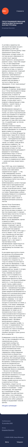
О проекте (20, 11)
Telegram (20, 442)
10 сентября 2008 (7, 423)
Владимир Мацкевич (8, 28)
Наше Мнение (5, 11)
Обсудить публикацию (9, 405)
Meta (7, 442)
